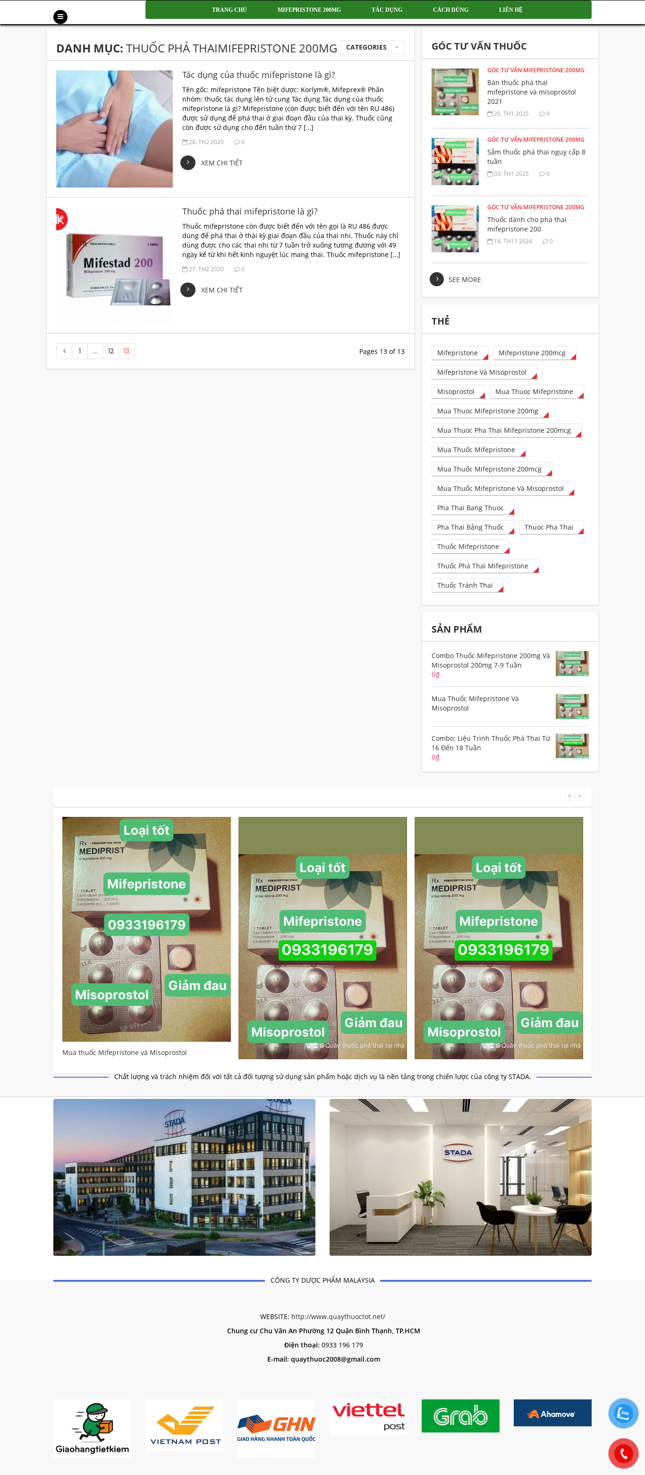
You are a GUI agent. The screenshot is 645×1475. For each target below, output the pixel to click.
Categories (366, 47)
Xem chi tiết (222, 162)
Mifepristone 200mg (309, 10)
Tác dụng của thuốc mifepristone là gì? (258, 74)
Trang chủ (229, 10)
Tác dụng (387, 10)
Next (580, 796)
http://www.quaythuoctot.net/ (338, 1316)
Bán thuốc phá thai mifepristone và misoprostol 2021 (531, 92)
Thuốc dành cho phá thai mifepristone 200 (527, 224)
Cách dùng (450, 10)
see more (465, 279)
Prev (569, 796)
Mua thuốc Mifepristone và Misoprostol (124, 1052)
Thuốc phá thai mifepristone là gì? (250, 211)
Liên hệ (511, 10)
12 (111, 351)
